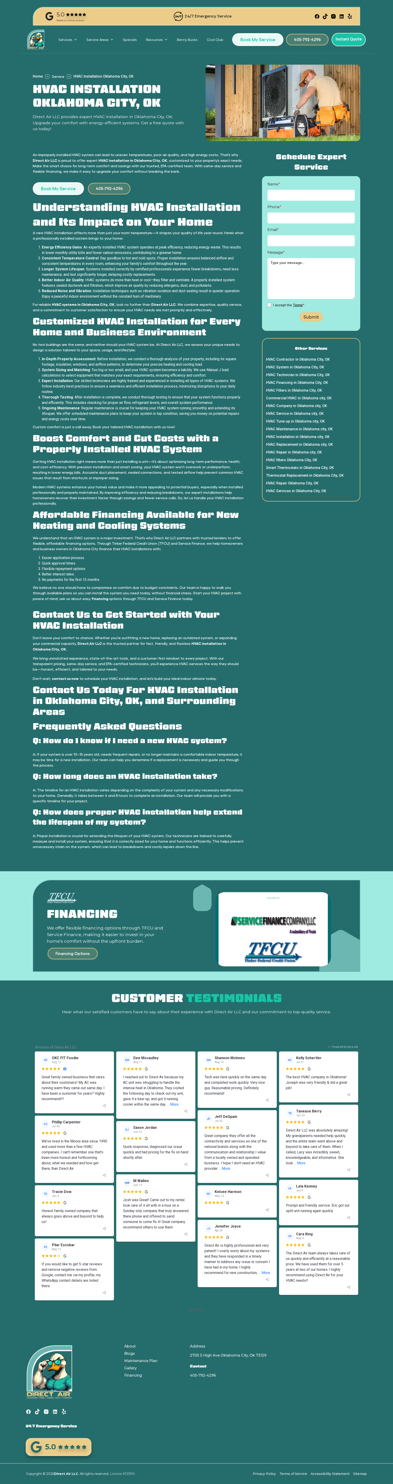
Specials (130, 39)
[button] (68, 39)
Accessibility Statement (330, 1474)
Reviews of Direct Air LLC (55, 1047)
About (130, 1346)
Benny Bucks (187, 39)
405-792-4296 (203, 1375)
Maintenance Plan (140, 1361)
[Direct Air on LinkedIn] (341, 16)
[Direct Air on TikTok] (325, 16)
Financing (133, 1375)
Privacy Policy (264, 1474)
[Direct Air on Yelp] (350, 16)
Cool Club (215, 39)
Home (38, 76)
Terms (298, 305)
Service (58, 76)
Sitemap (360, 1474)
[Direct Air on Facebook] (317, 16)
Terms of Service (293, 1474)
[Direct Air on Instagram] (333, 16)
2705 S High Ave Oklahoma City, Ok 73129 (228, 1355)
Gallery (130, 1368)
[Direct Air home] (38, 39)
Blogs (129, 1353)
